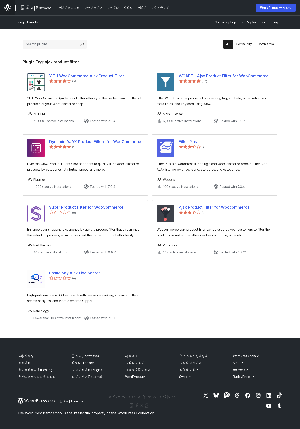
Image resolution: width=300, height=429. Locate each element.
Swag (185, 376)
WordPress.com (246, 356)
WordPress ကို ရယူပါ (275, 7)
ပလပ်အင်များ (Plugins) (87, 370)
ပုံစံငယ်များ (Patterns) (86, 376)
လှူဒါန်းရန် (188, 370)
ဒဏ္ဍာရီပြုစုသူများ (137, 370)
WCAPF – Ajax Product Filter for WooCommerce (224, 76)
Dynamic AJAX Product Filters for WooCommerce (96, 141)
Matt (238, 363)
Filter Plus (188, 141)
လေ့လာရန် (131, 356)
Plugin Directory (29, 22)
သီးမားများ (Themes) (83, 363)
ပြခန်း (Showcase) (85, 356)
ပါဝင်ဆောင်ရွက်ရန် (193, 356)
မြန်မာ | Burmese (71, 401)
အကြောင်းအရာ (25, 356)
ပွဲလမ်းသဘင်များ (190, 363)
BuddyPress (243, 376)
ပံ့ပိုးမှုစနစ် (134, 363)
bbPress (241, 370)
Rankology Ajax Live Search (75, 273)
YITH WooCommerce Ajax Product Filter (86, 76)
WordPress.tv (136, 376)
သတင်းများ (24, 363)
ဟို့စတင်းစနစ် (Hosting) (36, 370)
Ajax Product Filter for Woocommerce (214, 207)
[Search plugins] (82, 44)
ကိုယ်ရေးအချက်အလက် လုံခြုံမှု (36, 376)
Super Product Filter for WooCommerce (86, 207)
